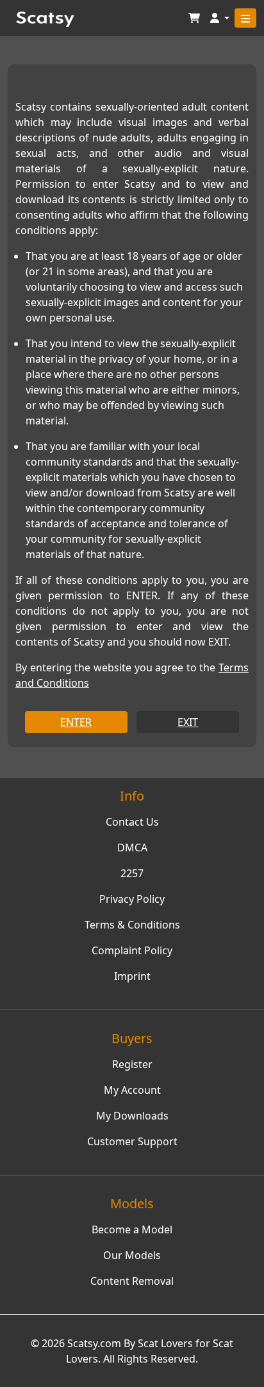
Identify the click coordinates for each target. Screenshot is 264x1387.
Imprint (132, 976)
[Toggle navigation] (245, 18)
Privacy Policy (132, 899)
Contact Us (132, 822)
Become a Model (132, 1229)
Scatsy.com (94, 1343)
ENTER (76, 722)
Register (132, 1064)
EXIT (187, 722)
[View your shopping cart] (194, 18)
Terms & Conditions (132, 925)
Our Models (132, 1255)
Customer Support (132, 1141)
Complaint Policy (132, 950)
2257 (132, 873)
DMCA (132, 847)
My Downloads (132, 1116)
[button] (219, 18)
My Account (132, 1090)
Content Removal (132, 1281)
